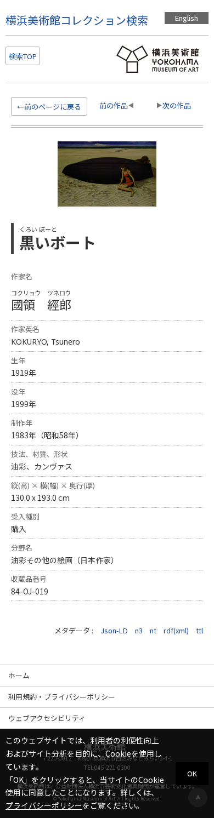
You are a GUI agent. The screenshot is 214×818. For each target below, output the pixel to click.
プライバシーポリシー (43, 805)
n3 (139, 630)
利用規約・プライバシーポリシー (61, 696)
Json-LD (114, 630)
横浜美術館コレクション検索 (76, 20)
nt (153, 630)
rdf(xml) (176, 630)
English (186, 18)
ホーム (19, 675)
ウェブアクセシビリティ (47, 718)
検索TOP (23, 56)
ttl (199, 630)
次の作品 (176, 105)
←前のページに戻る (49, 106)
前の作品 (113, 105)
